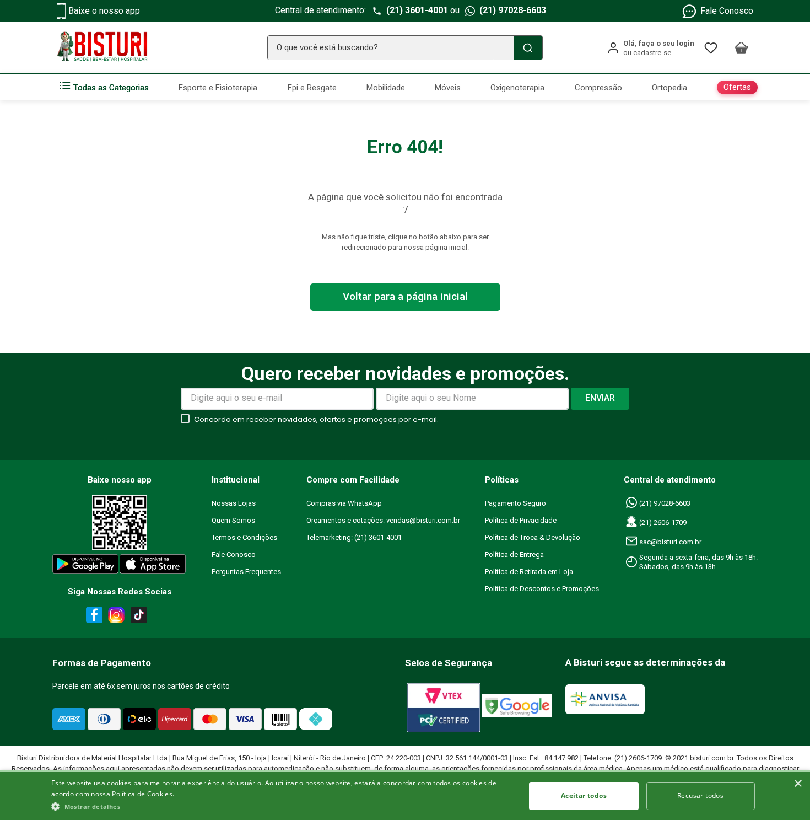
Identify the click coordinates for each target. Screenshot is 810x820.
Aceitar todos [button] (584, 795)
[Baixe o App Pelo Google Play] (84, 566)
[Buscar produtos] (528, 48)
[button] (281, 806)
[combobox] (405, 47)
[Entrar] (650, 48)
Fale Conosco (726, 11)
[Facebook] (92, 617)
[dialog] (405, 795)
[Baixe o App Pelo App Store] (153, 566)
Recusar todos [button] (700, 795)
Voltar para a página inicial (405, 296)
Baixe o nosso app (104, 11)
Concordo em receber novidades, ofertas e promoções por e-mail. (316, 419)
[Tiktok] (142, 617)
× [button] (797, 784)
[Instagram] (114, 617)
